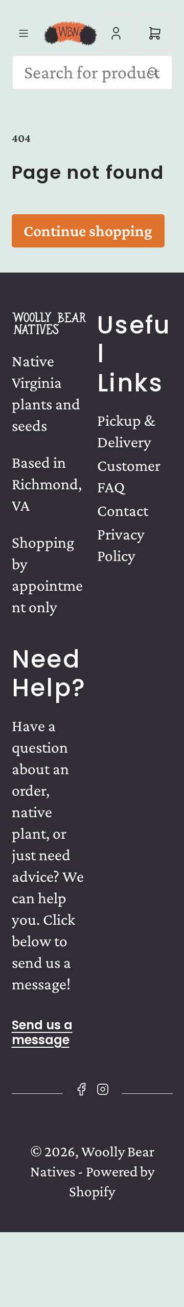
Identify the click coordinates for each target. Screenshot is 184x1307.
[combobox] (92, 72)
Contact (122, 511)
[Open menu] (23, 33)
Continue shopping (88, 231)
